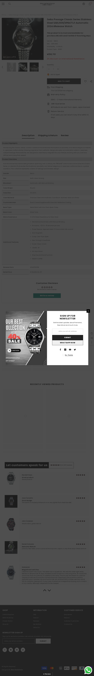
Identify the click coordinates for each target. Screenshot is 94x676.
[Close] (88, 311)
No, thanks (69, 355)
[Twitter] (74, 349)
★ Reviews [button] (47, 674)
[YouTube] (70, 349)
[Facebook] (60, 349)
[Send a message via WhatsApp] (88, 670)
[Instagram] (65, 349)
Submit (67, 337)
